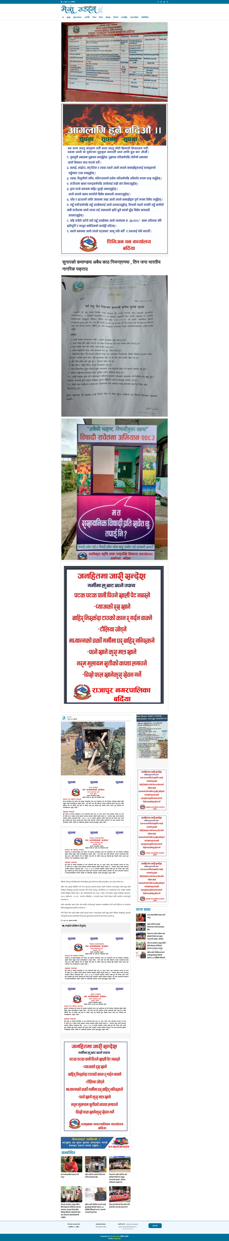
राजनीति (87, 17)
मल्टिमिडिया (145, 17)
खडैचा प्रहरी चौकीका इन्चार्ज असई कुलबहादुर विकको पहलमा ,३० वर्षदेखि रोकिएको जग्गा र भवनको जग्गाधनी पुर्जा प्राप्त (95, 1208)
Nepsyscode (117, 1238)
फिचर (94, 17)
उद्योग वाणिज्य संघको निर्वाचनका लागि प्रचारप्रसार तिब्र (95, 1176)
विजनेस (115, 17)
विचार (101, 17)
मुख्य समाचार (77, 17)
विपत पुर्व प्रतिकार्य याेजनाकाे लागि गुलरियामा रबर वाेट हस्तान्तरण (119, 1206)
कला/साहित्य (134, 17)
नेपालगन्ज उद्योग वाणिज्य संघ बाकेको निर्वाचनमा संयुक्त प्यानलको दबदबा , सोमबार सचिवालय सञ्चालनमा (118, 1178)
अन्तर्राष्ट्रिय (124, 17)
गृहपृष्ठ (68, 17)
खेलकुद (108, 17)
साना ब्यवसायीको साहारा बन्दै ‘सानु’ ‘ (70, 1176)
